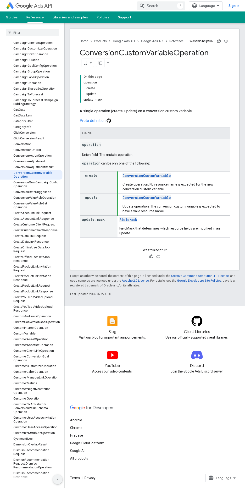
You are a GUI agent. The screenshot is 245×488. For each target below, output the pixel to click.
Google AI (77, 451)
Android (76, 420)
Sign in (233, 6)
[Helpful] (219, 41)
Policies (103, 17)
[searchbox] (32, 32)
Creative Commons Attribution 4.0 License (200, 276)
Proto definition (93, 120)
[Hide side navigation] (57, 479)
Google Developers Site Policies (199, 280)
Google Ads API (124, 41)
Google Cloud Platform (87, 443)
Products (100, 41)
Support (124, 17)
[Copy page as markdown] (100, 63)
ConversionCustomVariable (146, 175)
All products (79, 458)
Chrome (76, 428)
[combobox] (161, 5)
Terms (75, 478)
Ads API (43, 6)
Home (84, 41)
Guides (12, 17)
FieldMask (128, 219)
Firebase (76, 435)
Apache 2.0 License (135, 280)
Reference (35, 17)
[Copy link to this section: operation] (105, 145)
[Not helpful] (226, 41)
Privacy (89, 478)
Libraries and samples (70, 17)
